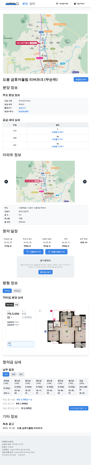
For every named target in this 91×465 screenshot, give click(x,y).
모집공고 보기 (81, 79)
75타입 (7, 291)
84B (13, 374)
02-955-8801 (24, 111)
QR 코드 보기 (45, 272)
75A (6, 374)
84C (21, 374)
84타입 (17, 291)
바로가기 (22, 108)
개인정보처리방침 (9, 455)
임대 (32, 3)
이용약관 (21, 455)
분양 (25, 3)
